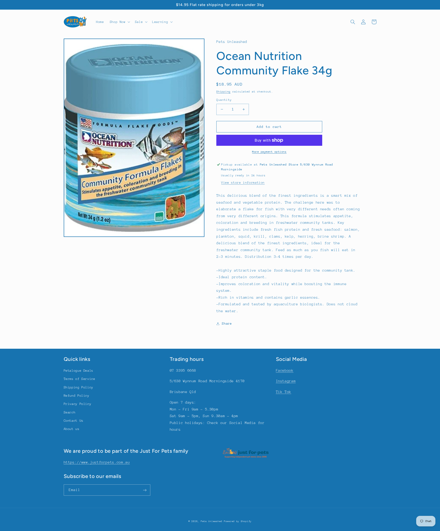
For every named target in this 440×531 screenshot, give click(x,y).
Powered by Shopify (238, 521)
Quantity (224, 99)
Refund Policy (76, 395)
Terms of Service (79, 379)
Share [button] (227, 323)
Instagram (286, 381)
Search (70, 412)
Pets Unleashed (212, 521)
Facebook (285, 370)
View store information (243, 182)
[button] (119, 22)
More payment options (269, 151)
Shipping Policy (78, 387)
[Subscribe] (144, 490)
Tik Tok (283, 392)
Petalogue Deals (78, 370)
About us (72, 429)
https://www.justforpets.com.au (97, 462)
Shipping (223, 91)
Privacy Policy (77, 404)
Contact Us (73, 420)
